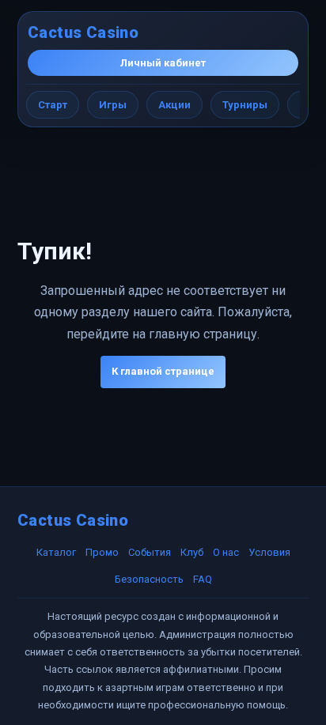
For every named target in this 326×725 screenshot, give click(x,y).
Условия (269, 552)
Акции (174, 105)
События (149, 552)
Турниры (244, 105)
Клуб (191, 552)
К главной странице (163, 371)
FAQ (202, 579)
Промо (102, 552)
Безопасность (149, 579)
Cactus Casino (83, 32)
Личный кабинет (163, 63)
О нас (226, 552)
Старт (52, 105)
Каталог (56, 552)
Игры (113, 105)
